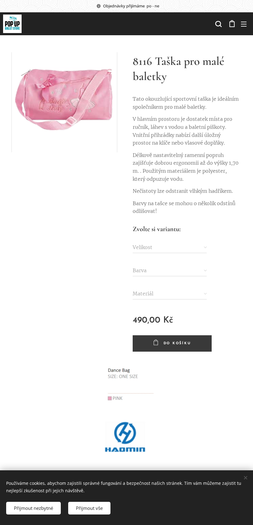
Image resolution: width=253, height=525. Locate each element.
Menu (244, 24)
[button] (218, 24)
